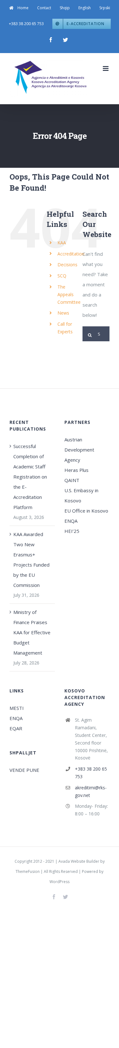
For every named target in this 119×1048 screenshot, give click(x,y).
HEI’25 (71, 531)
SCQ (61, 276)
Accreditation (70, 254)
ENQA (70, 521)
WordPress (59, 881)
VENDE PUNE (24, 770)
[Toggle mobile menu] (106, 68)
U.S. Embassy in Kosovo (81, 495)
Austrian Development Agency (79, 449)
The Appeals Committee (69, 294)
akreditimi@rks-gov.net (91, 791)
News (63, 313)
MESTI (17, 708)
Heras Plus (76, 470)
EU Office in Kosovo (86, 510)
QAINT (72, 480)
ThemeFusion (28, 871)
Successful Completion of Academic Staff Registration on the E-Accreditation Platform (30, 476)
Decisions (67, 265)
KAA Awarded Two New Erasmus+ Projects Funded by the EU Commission (31, 559)
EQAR (16, 728)
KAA (61, 243)
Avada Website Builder (78, 861)
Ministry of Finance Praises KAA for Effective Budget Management (31, 632)
